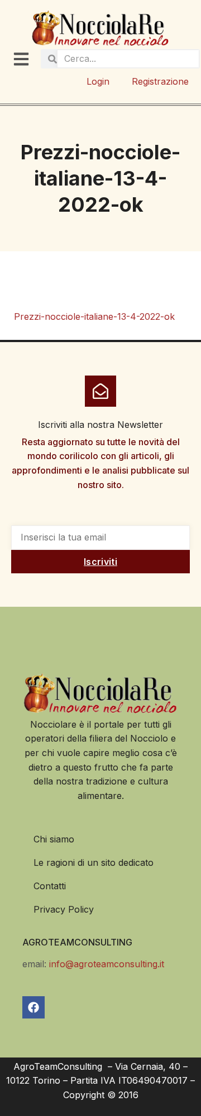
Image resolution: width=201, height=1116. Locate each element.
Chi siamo (54, 839)
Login (98, 81)
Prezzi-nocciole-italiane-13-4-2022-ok (94, 316)
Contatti (50, 885)
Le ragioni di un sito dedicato (94, 862)
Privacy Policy (64, 909)
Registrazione (160, 81)
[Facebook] (33, 1007)
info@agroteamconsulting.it (106, 963)
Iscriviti (100, 561)
